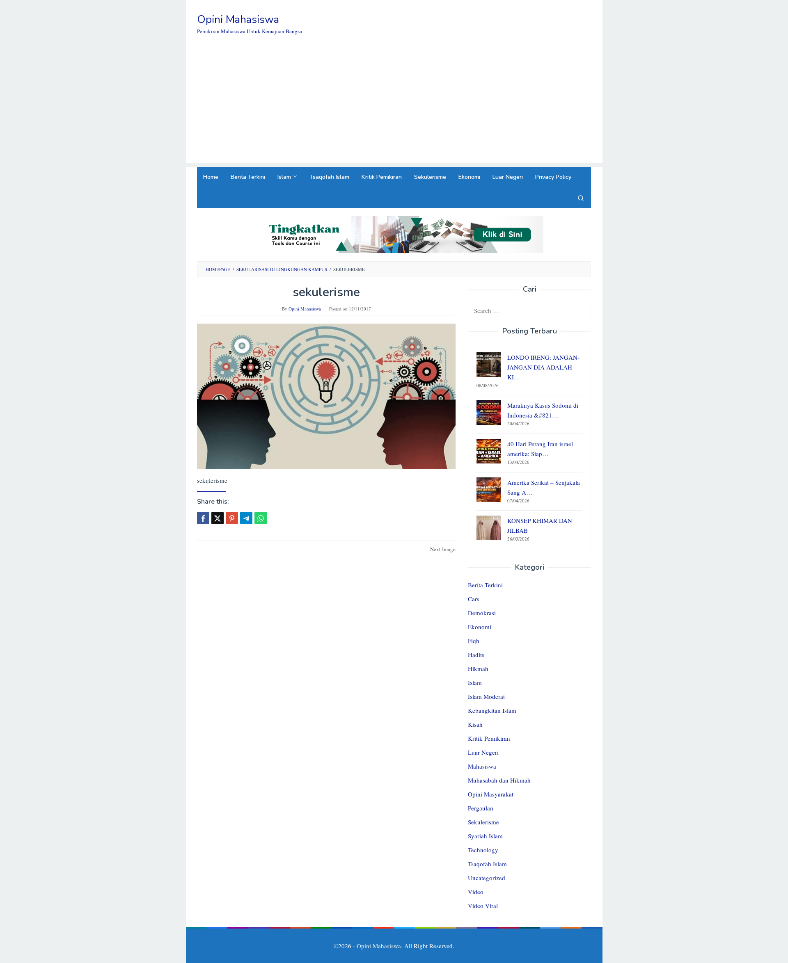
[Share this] (203, 518)
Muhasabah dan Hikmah (499, 780)
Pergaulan (480, 808)
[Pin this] (232, 518)
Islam (475, 682)
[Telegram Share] (246, 518)
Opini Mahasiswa (238, 19)
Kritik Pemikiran (489, 738)
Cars (473, 599)
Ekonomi (479, 627)
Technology (483, 850)
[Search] (580, 197)
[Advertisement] (394, 105)
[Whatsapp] (260, 518)
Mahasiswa (482, 766)
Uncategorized (486, 878)
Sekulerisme (483, 822)
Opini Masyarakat (490, 794)
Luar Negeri (483, 752)
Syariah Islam (485, 836)
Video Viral (483, 905)
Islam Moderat (486, 696)
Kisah (475, 724)
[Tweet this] (217, 518)
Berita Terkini (485, 585)
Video (475, 892)
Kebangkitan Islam (492, 710)
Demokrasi (482, 613)
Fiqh (473, 641)
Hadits (476, 654)
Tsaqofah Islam (487, 864)
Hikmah (478, 668)
